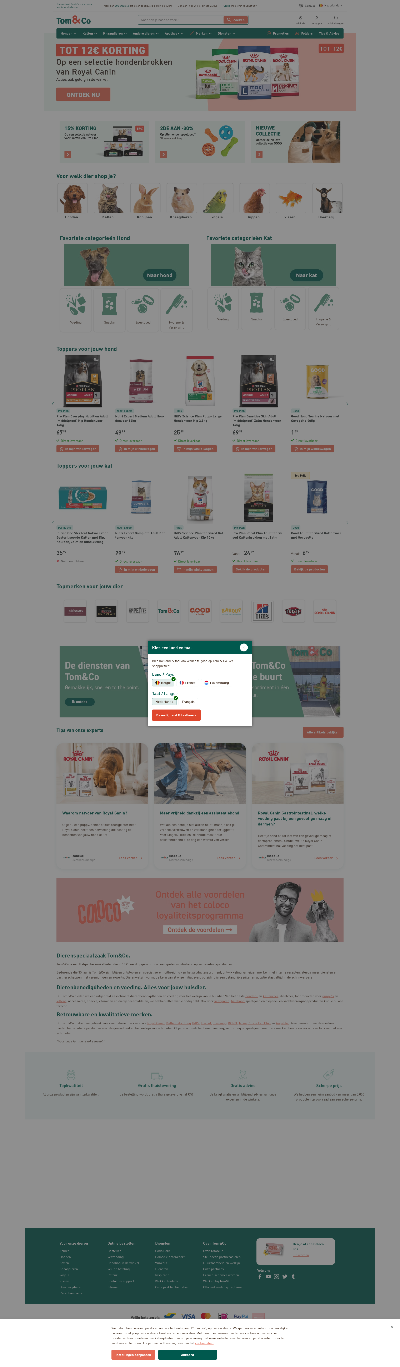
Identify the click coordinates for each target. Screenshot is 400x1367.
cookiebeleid (204, 1343)
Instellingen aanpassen (133, 1355)
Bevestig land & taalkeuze (176, 715)
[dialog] (200, 683)
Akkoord (187, 1355)
